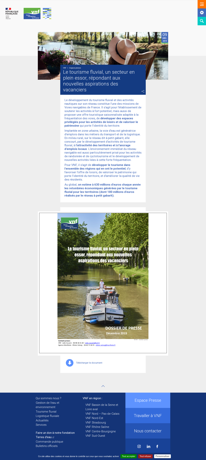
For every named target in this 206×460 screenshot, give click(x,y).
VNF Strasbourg (95, 422)
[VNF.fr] (28, 13)
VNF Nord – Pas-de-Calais (102, 413)
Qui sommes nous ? (48, 398)
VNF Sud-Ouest (95, 435)
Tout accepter (128, 456)
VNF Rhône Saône (97, 427)
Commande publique (49, 441)
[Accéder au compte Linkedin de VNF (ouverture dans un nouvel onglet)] (148, 446)
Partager (143, 91)
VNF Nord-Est (94, 418)
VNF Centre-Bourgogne (100, 431)
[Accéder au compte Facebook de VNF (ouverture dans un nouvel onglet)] (157, 446)
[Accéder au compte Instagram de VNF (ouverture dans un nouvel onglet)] (139, 446)
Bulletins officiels (47, 446)
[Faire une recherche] (202, 21)
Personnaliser (162, 456)
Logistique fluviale (47, 416)
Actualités (42, 420)
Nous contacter (148, 430)
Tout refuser (145, 456)
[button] (202, 4)
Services (41, 424)
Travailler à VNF (148, 415)
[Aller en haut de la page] (103, 386)
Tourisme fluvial (46, 411)
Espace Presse (148, 400)
